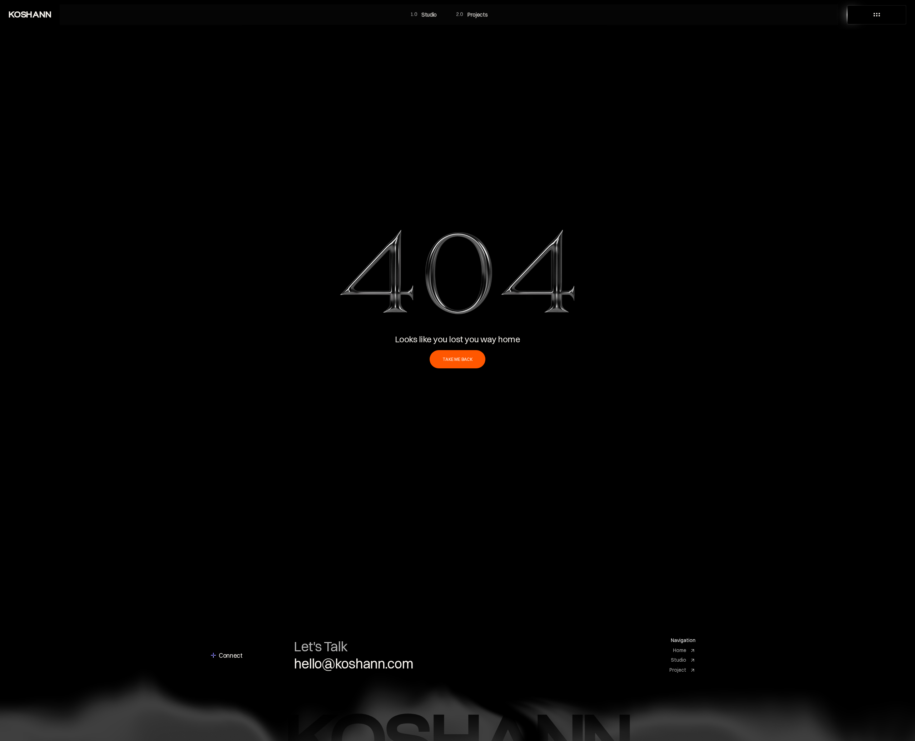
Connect (230, 655)
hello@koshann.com (353, 663)
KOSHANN (30, 14)
